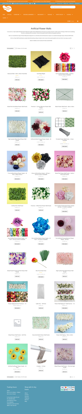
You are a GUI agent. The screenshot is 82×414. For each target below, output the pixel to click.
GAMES (4, 18)
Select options (41, 79)
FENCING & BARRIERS (28, 14)
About (26, 393)
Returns (72, 3)
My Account (53, 3)
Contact (27, 394)
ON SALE (9, 14)
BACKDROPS (41, 14)
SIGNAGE (50, 14)
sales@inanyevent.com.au (21, 3)
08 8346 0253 (8, 3)
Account (27, 396)
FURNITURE (16, 14)
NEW (4, 14)
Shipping (77, 3)
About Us (66, 3)
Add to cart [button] (17, 79)
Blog (26, 401)
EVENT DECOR (59, 14)
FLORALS (69, 14)
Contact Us (59, 3)
